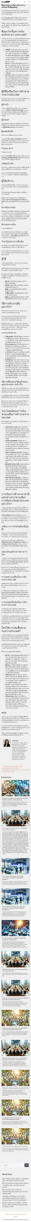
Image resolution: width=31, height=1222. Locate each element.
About (24, 1214)
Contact (15, 1216)
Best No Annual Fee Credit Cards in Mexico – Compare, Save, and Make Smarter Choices (15, 1185)
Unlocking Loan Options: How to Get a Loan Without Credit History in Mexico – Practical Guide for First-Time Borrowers (14, 1198)
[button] (25, 2)
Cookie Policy (17, 1214)
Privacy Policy (8, 1214)
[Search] (26, 1165)
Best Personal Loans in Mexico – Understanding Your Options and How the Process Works (15, 1191)
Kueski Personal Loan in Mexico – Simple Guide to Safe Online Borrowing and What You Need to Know (15, 1204)
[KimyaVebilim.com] (5, 2)
